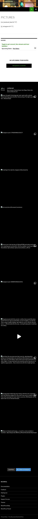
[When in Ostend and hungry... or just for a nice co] (19, 448)
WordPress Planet (6, 508)
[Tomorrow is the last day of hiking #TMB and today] (19, 262)
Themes (3, 502)
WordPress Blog (5, 505)
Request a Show (19, 65)
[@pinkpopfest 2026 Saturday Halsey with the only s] (19, 411)
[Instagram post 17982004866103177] (19, 150)
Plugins (3, 496)
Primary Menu (36, 9)
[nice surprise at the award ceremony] (19, 224)
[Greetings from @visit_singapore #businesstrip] (19, 187)
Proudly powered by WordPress (16, 516)
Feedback (3, 489)
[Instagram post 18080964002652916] (19, 299)
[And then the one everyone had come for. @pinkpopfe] (19, 374)
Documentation (5, 486)
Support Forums (5, 499)
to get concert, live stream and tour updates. (15, 45)
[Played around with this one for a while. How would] (19, 336)
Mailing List (4, 493)
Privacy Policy (4, 516)
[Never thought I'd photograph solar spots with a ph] (19, 112)
